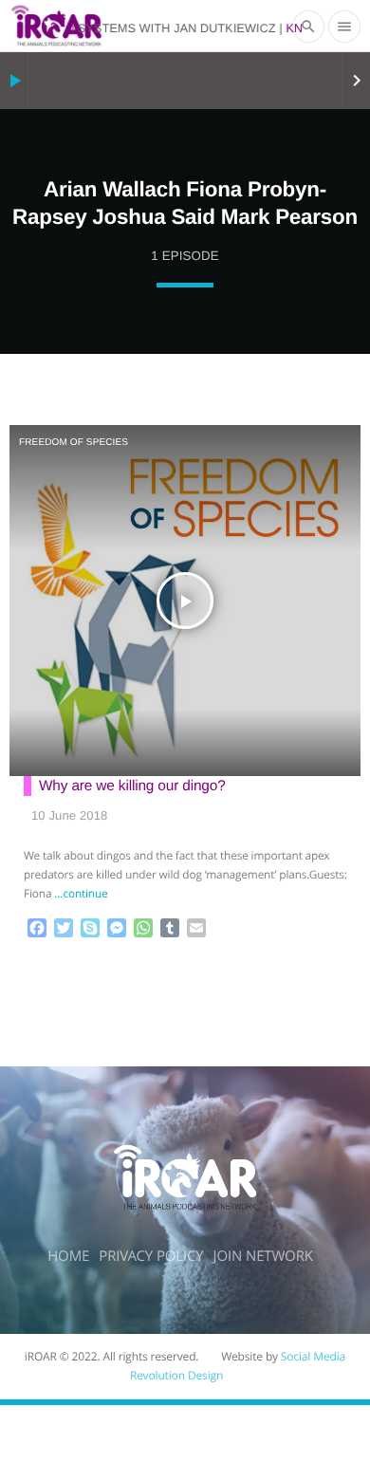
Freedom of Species (73, 442)
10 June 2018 (69, 815)
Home (68, 1256)
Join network (263, 1256)
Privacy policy (151, 1256)
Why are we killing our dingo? (132, 786)
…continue (80, 893)
